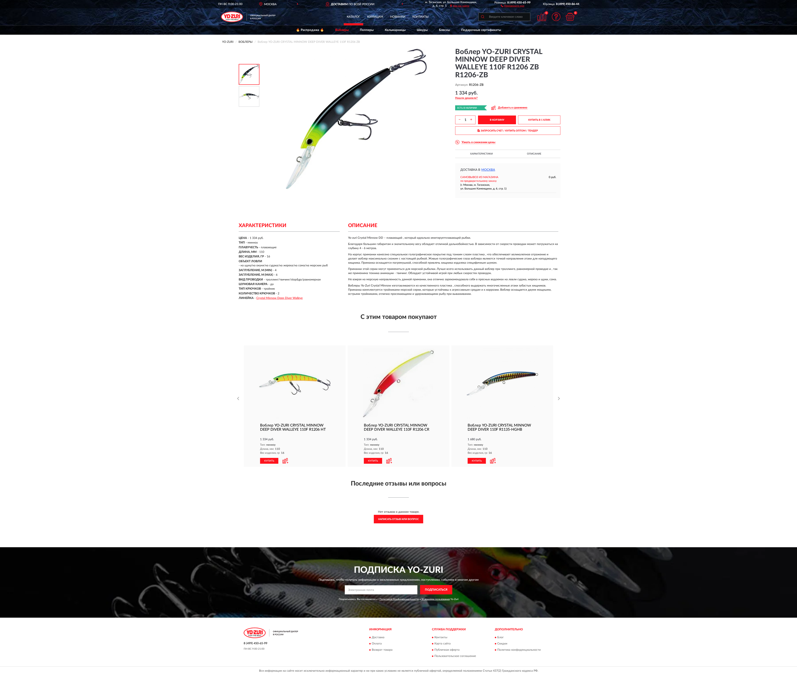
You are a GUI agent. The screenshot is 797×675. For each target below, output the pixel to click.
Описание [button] (534, 153)
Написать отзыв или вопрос (398, 519)
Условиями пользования (436, 599)
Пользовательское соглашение (455, 656)
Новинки (397, 16)
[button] (512, 5)
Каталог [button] (353, 16)
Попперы (367, 30)
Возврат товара (382, 650)
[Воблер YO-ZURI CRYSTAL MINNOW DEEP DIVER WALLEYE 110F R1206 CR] (398, 383)
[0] (570, 16)
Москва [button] (488, 169)
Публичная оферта (447, 650)
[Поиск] (482, 17)
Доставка (378, 637)
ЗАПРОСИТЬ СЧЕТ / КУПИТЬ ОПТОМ (509, 130)
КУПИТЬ (269, 461)
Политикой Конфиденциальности (399, 599)
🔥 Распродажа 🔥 (310, 30)
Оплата (377, 643)
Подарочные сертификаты (481, 30)
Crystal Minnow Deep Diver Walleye (279, 298)
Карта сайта (442, 643)
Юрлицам (375, 16)
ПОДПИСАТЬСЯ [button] (436, 589)
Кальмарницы (395, 30)
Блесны (444, 30)
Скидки (502, 643)
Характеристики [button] (481, 153)
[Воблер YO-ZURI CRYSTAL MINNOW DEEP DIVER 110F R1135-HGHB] (502, 383)
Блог (500, 637)
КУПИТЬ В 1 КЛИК (539, 120)
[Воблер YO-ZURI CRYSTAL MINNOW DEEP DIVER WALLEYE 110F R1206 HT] (294, 383)
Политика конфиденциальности (519, 650)
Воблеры (342, 30)
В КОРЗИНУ (497, 120)
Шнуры (422, 30)
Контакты (420, 16)
